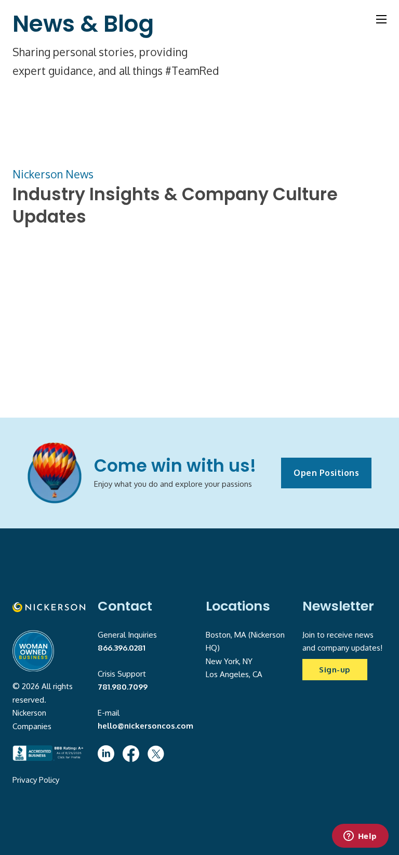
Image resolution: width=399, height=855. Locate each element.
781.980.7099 (123, 687)
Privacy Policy (35, 780)
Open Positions (326, 473)
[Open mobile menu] (381, 19)
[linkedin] (106, 753)
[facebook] (131, 753)
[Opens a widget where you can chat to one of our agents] (360, 837)
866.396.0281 (121, 648)
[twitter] (156, 753)
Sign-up (335, 670)
